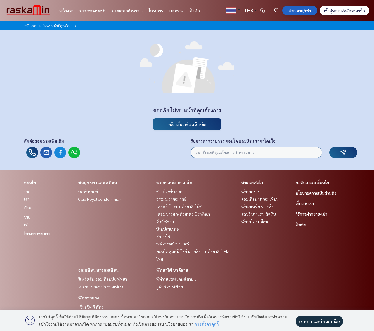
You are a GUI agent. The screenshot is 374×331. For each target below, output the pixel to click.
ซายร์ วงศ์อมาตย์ (169, 191)
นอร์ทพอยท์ (88, 191)
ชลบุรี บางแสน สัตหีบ (97, 182)
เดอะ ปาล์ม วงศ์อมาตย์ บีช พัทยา (183, 213)
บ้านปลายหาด (167, 228)
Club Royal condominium (100, 199)
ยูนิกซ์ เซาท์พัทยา (170, 286)
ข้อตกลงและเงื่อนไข (312, 182)
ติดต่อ (195, 10)
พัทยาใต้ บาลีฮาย (172, 270)
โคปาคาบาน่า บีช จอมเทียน (100, 286)
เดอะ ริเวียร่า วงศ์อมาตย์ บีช (179, 206)
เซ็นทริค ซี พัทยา (91, 306)
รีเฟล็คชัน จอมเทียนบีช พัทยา (102, 279)
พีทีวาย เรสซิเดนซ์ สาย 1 (176, 279)
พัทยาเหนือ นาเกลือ (174, 182)
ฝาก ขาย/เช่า (300, 10)
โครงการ (156, 10)
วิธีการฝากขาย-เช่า (311, 213)
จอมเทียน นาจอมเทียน (98, 270)
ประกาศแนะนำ (92, 10)
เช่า (27, 199)
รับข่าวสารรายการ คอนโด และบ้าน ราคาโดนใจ (233, 140)
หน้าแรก (66, 10)
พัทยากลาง (88, 297)
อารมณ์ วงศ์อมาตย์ (171, 199)
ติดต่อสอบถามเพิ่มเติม (44, 140)
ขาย (27, 191)
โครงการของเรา (37, 233)
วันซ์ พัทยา (165, 221)
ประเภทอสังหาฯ (126, 10)
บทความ (176, 10)
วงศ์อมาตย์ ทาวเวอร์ (172, 243)
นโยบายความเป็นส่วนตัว (316, 192)
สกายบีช (163, 236)
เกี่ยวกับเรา (305, 203)
